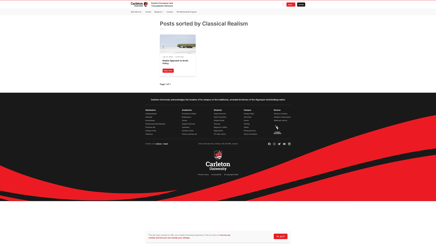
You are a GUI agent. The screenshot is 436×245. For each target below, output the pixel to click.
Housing (217, 124)
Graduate (148, 117)
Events (246, 120)
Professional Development (155, 124)
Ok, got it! (280, 236)
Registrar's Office (220, 127)
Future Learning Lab (189, 134)
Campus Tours (150, 131)
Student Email (219, 120)
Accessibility (216, 174)
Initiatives (149, 134)
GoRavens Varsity (280, 120)
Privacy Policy (203, 174)
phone (159, 144)
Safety (246, 127)
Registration (218, 131)
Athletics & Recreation (282, 117)
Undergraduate (151, 114)
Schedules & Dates (189, 114)
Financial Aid (150, 127)
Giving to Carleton (280, 114)
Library (184, 120)
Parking (247, 124)
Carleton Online (188, 131)
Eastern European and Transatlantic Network (162, 4)
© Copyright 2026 (231, 174)
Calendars (186, 127)
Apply (290, 4)
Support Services (188, 124)
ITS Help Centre (220, 134)
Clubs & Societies (250, 134)
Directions (247, 117)
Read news (169, 71)
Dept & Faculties (220, 117)
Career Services (220, 114)
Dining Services (250, 131)
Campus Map (249, 114)
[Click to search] (283, 4)
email (166, 144)
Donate (301, 4)
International (150, 120)
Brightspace (186, 117)
